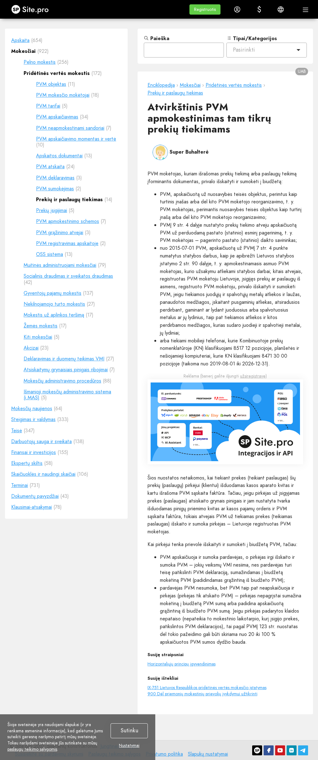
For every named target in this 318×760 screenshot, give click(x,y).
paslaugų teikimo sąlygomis (32, 749)
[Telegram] (303, 750)
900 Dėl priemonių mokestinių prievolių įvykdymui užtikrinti (202, 694)
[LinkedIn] (292, 750)
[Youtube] (280, 750)
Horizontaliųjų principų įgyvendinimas (182, 664)
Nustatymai (129, 746)
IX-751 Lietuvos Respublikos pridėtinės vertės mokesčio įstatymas (207, 687)
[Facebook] (269, 750)
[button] (204, 9)
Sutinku (129, 730)
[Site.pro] (257, 750)
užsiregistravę (253, 376)
